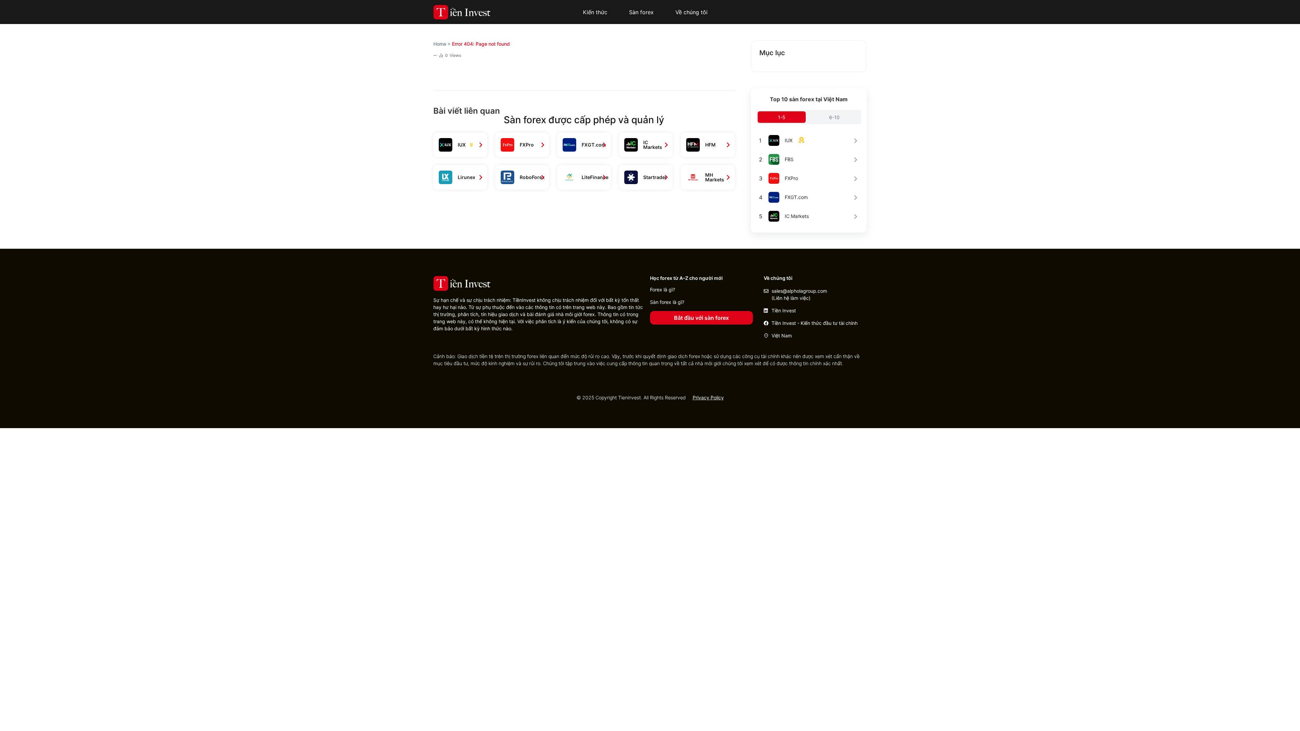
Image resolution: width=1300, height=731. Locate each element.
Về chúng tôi (691, 12)
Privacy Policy (708, 397)
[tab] (782, 117)
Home (439, 44)
